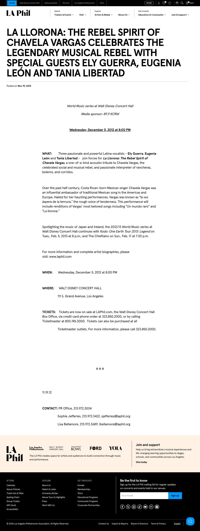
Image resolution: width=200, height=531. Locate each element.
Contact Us (103, 524)
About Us (46, 485)
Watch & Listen (49, 489)
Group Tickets (13, 501)
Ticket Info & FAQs (15, 493)
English (177, 524)
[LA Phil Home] (18, 13)
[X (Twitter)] (128, 507)
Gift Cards (11, 505)
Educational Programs (88, 497)
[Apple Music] (157, 507)
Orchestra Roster (50, 493)
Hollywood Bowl (50, 3)
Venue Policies (13, 489)
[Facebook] (122, 507)
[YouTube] (145, 507)
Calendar (11, 485)
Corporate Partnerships (89, 505)
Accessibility (12, 509)
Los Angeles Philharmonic (85, 3)
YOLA (102, 3)
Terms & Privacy (158, 524)
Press (44, 501)
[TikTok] (139, 507)
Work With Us (48, 505)
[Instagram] (134, 507)
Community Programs (88, 501)
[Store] (170, 3)
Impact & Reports (120, 524)
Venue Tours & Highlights (53, 497)
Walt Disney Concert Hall (29, 3)
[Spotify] (151, 507)
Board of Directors (139, 524)
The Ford (65, 3)
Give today (141, 462)
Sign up (175, 495)
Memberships (84, 489)
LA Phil (12, 3)
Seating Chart (13, 497)
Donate (149, 3)
